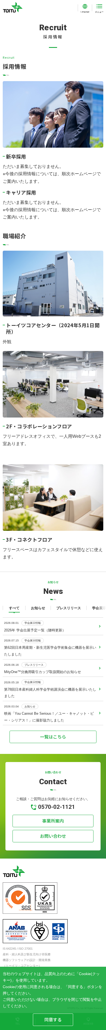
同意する (53, 1019)
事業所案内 (53, 820)
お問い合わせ (53, 836)
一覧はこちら (53, 736)
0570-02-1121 (56, 807)
